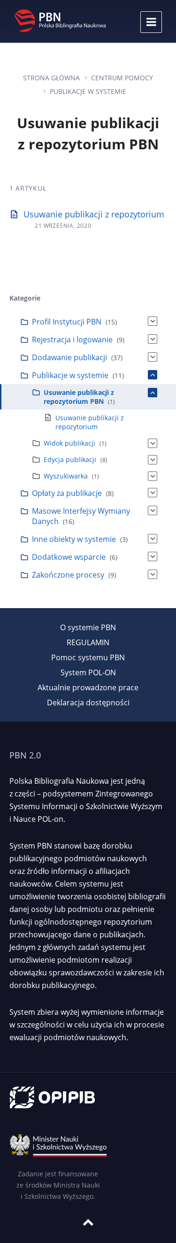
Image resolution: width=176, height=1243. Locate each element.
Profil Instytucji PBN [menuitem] (66, 322)
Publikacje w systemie (88, 91)
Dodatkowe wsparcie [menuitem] (69, 557)
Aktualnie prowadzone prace (88, 687)
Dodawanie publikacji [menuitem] (69, 357)
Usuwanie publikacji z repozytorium (93, 214)
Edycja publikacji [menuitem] (70, 459)
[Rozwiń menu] (151, 22)
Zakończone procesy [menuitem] (68, 575)
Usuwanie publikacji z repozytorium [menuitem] (89, 422)
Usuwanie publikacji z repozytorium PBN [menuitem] (79, 397)
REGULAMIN (88, 642)
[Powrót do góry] (88, 1222)
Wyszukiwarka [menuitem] (66, 475)
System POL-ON (88, 672)
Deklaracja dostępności (88, 702)
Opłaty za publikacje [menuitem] (67, 493)
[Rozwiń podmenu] (152, 321)
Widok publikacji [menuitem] (69, 443)
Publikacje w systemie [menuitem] (70, 375)
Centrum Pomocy (122, 77)
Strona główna (51, 77)
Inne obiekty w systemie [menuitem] (74, 539)
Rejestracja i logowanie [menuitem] (72, 339)
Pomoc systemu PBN (88, 657)
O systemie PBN (88, 627)
